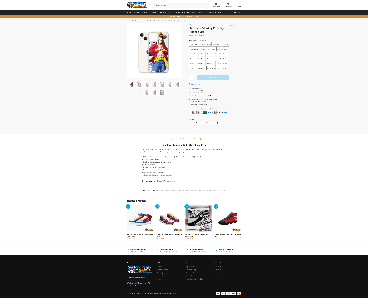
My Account (216, 6)
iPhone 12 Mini (223, 54)
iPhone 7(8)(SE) (194, 44)
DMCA (158, 279)
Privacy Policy (161, 276)
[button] (178, 26)
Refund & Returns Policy (194, 279)
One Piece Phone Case (154, 21)
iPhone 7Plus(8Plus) (205, 44)
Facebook (218, 267)
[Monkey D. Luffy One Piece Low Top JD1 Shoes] (169, 218)
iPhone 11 (202, 49)
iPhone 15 (192, 68)
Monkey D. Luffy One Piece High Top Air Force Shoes (140, 235)
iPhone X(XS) (216, 44)
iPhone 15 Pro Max (222, 68)
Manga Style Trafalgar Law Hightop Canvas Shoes (196, 235)
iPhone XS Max (194, 49)
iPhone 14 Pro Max (222, 63)
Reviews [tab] (196, 139)
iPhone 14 (192, 63)
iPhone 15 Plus (201, 68)
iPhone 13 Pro (201, 58)
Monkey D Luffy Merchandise (168, 190)
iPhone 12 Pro (201, 54)
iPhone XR (225, 44)
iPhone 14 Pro (201, 63)
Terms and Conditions (193, 273)
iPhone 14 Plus (211, 63)
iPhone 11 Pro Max (222, 49)
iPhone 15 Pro (211, 68)
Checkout (238, 6)
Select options (140, 243)
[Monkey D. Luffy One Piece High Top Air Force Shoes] (140, 218)
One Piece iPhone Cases (163, 181)
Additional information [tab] (184, 139)
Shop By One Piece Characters (216, 190)
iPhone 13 (192, 58)
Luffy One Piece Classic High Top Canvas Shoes (228, 235)
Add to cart (213, 78)
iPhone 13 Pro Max (212, 58)
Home (129, 21)
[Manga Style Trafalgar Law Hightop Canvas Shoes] (198, 218)
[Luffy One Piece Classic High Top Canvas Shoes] (228, 218)
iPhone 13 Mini (223, 58)
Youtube (218, 273)
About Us (159, 267)
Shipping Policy (161, 273)
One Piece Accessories (139, 21)
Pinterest (218, 270)
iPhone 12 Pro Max (212, 54)
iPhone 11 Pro (211, 49)
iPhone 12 (192, 54)
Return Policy (190, 276)
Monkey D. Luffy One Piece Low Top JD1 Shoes (169, 235)
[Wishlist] (150, 208)
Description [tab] (171, 139)
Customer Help (228, 6)
